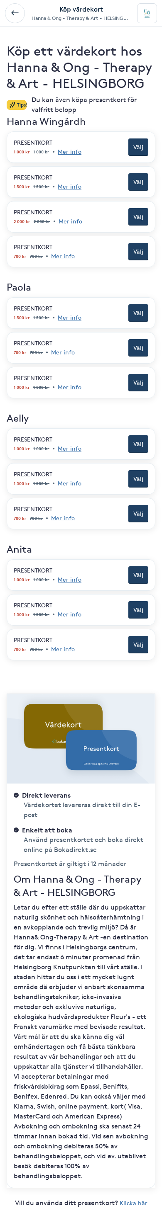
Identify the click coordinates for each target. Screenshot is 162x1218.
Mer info (69, 151)
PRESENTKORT (33, 142)
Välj (138, 146)
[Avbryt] (15, 13)
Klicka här (133, 1202)
